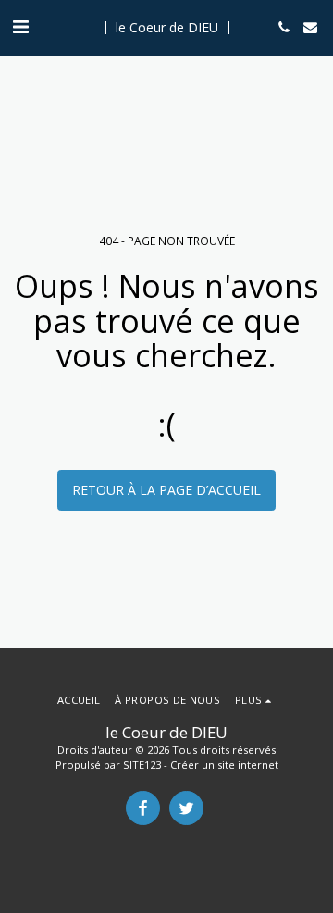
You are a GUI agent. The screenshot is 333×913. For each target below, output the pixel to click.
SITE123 (142, 764)
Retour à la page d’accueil (166, 490)
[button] (20, 26)
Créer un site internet (224, 764)
